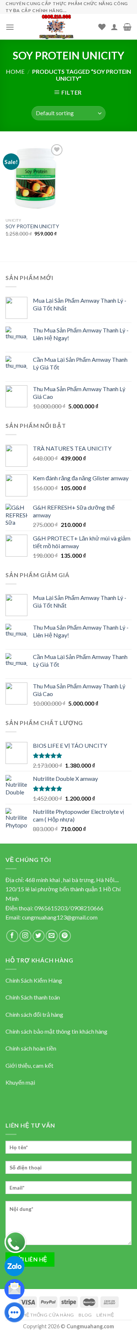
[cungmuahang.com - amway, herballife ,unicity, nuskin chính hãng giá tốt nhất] (56, 27)
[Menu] (9, 27)
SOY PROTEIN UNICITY (32, 226)
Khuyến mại (20, 1082)
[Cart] (127, 27)
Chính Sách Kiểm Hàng (33, 980)
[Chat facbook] (14, 1311)
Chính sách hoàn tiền (30, 1048)
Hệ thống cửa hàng (48, 1315)
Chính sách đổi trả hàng (34, 1014)
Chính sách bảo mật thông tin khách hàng (56, 1031)
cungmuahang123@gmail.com (60, 917)
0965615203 (50, 907)
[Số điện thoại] (15, 1241)
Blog (85, 1315)
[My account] (114, 27)
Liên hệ (105, 1315)
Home (15, 71)
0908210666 (87, 907)
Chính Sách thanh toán (32, 997)
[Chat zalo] (14, 1265)
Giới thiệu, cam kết (29, 1065)
